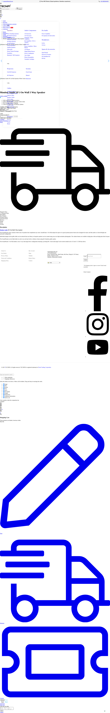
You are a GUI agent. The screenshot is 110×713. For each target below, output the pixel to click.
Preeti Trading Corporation (44, 367)
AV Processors (27, 35)
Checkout (2, 703)
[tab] (55, 214)
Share (1, 122)
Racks (8, 123)
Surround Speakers (11, 39)
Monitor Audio (4, 230)
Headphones (45, 40)
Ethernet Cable (10, 107)
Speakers (10, 30)
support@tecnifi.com (8, 1)
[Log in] (1, 11)
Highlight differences (9, 379)
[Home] (55, 403)
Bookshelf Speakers (12, 35)
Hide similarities (8, 377)
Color (1, 113)
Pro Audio (45, 30)
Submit (85, 259)
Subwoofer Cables (11, 91)
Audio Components (30, 30)
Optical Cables (10, 95)
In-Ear (43, 43)
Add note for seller (4, 706)
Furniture (10, 116)
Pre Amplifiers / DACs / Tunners (30, 41)
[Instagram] (98, 336)
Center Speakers (11, 37)
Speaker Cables (10, 97)
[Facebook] (98, 310)
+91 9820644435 (104, 1)
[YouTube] (98, 356)
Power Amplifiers (46, 33)
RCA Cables (10, 101)
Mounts (9, 120)
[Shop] (55, 405)
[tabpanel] (55, 234)
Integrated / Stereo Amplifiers (28, 38)
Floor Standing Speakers (13, 33)
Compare (2, 119)
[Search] (55, 13)
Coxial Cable (10, 105)
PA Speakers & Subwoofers (48, 35)
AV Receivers (27, 33)
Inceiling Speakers (11, 41)
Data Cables (10, 103)
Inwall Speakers (11, 43)
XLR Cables (10, 99)
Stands (8, 121)
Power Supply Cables (12, 93)
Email (85, 256)
